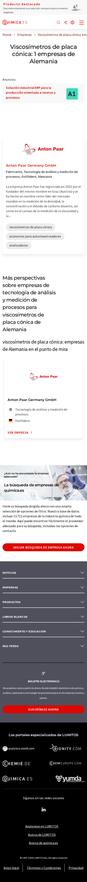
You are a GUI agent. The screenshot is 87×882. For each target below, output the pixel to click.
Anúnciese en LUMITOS (41, 826)
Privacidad (76, 868)
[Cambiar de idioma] (72, 22)
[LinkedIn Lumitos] (43, 810)
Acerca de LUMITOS (42, 835)
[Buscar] (58, 22)
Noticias (9, 572)
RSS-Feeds (11, 646)
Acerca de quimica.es (43, 843)
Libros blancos (15, 616)
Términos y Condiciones (44, 868)
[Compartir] (65, 22)
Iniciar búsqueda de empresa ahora (43, 547)
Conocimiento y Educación (24, 631)
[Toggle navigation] (81, 23)
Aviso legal (11, 868)
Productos (11, 602)
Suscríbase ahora (43, 709)
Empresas (10, 587)
